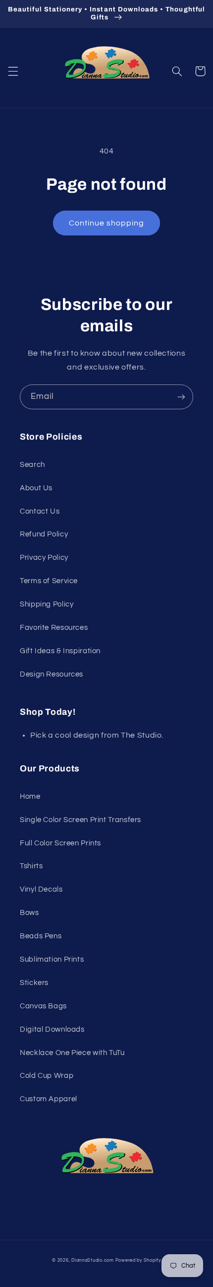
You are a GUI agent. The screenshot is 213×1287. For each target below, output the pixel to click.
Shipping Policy (46, 604)
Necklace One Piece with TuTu (72, 1053)
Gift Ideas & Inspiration (60, 651)
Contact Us (39, 511)
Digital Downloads (52, 1029)
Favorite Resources (54, 627)
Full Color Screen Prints (60, 843)
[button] (12, 71)
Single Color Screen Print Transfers (80, 820)
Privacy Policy (44, 557)
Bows (29, 912)
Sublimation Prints (52, 959)
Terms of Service (49, 581)
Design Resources (51, 674)
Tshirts (31, 866)
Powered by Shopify (138, 1260)
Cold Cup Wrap (46, 1075)
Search (32, 464)
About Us (36, 488)
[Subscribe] (181, 396)
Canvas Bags (43, 1006)
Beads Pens (40, 936)
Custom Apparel (48, 1099)
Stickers (34, 982)
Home (30, 796)
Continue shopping (107, 223)
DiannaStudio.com (92, 1260)
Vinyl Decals (41, 889)
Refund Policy (44, 534)
